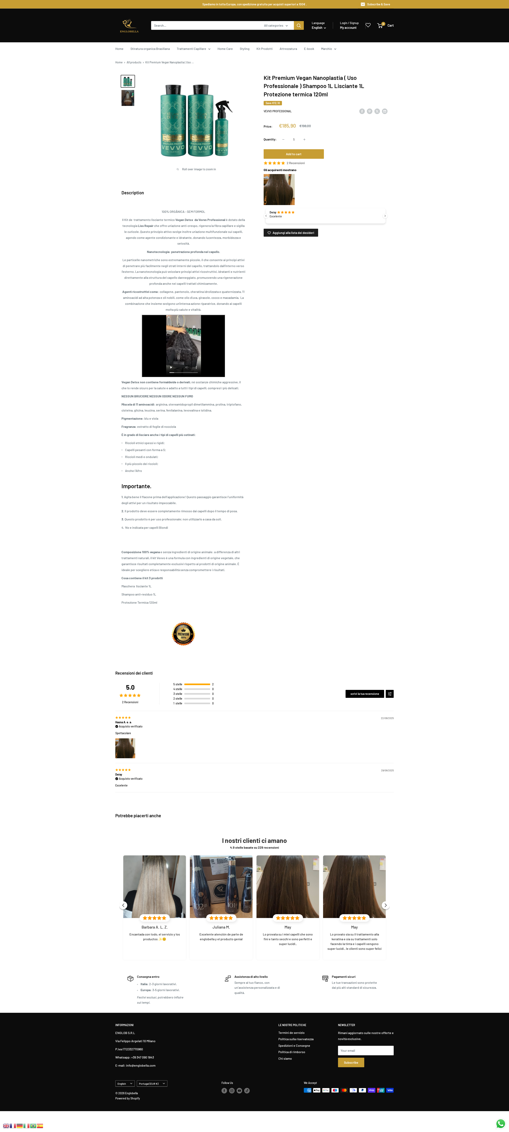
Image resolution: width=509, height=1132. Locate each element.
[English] (6, 1125)
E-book (309, 48)
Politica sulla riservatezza (296, 1039)
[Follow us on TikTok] (247, 1090)
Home (119, 48)
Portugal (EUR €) (148, 1083)
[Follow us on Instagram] (232, 1090)
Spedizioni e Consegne (294, 1045)
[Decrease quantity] (283, 139)
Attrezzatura (288, 48)
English (122, 1083)
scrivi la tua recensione (365, 693)
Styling (245, 48)
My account (348, 27)
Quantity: (270, 139)
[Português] (33, 1125)
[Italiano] (26, 1125)
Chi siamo (285, 1058)
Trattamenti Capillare (191, 48)
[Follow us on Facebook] (224, 1090)
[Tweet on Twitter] (377, 111)
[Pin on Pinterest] (369, 111)
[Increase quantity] (304, 139)
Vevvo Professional (278, 111)
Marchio (326, 48)
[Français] (13, 1125)
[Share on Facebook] (362, 111)
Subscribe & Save (378, 4)
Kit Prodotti (264, 48)
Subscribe (351, 1062)
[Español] (40, 1125)
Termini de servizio (291, 1032)
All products (134, 62)
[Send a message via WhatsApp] (500, 1123)
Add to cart (293, 154)
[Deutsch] (20, 1125)
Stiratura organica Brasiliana (150, 48)
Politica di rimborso (291, 1052)
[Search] (299, 25)
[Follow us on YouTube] (239, 1090)
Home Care (225, 48)
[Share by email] (385, 111)
